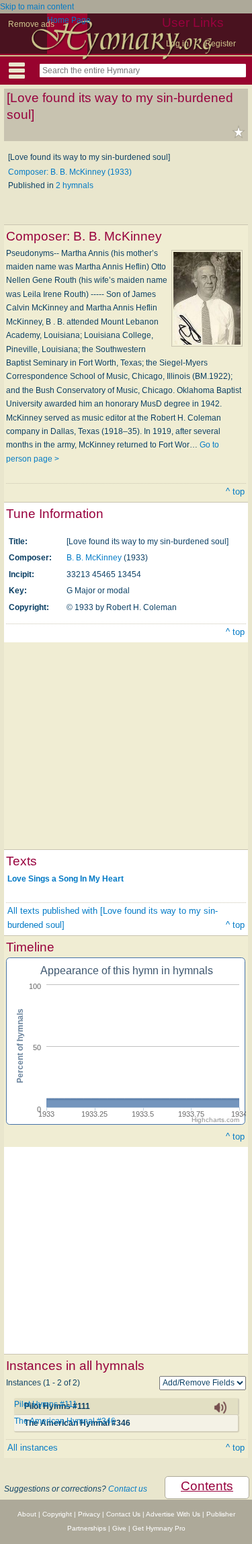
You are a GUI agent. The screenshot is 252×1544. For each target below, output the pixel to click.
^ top (235, 491)
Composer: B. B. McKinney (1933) (70, 172)
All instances (32, 1448)
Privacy (89, 1514)
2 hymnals (74, 185)
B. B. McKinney (94, 557)
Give (119, 1528)
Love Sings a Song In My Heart (65, 878)
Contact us (127, 1489)
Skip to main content (37, 6)
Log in (177, 43)
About (26, 1514)
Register (220, 43)
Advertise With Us (173, 1514)
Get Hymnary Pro (158, 1528)
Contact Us (123, 1514)
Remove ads (31, 24)
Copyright (57, 1514)
